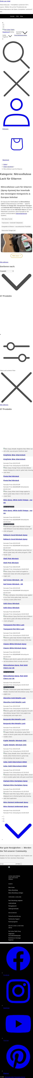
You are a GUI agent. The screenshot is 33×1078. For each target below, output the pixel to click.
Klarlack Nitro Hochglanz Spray (15, 781)
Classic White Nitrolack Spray (14, 644)
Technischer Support (13, 919)
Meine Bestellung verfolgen (15, 893)
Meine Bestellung (13, 890)
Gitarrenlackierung (21, 213)
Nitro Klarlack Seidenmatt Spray (15, 802)
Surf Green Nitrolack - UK (13, 580)
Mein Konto (11, 887)
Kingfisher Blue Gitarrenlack (14, 455)
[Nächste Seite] (18, 839)
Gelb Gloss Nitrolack (11, 603)
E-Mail (18, 864)
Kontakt (12, 16)
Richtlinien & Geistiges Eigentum (14, 939)
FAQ (17, 16)
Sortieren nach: (7, 266)
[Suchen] (16, 68)
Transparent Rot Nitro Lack (13, 625)
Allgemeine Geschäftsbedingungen (14, 934)
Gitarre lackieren (8, 166)
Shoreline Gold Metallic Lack (14, 698)
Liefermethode (12, 903)
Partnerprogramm (13, 921)
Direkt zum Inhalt (5, 1)
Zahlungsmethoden (13, 908)
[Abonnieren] (21, 864)
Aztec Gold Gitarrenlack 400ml (15, 762)
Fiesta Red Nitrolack (11, 476)
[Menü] (3, 25)
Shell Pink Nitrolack (11, 558)
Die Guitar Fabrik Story (14, 931)
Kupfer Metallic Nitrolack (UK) (14, 740)
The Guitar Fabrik (9, 1077)
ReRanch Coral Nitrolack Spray (15, 535)
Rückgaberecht (12, 906)
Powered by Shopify (19, 1077)
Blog (21, 16)
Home (5, 164)
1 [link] (3, 816)
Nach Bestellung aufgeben (15, 900)
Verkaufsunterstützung (14, 916)
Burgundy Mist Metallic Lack (14, 719)
